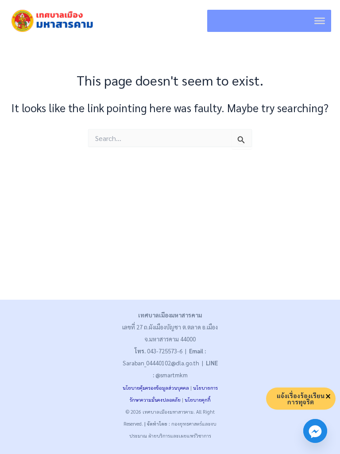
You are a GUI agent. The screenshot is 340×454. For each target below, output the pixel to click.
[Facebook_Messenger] (315, 431)
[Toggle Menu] (319, 21)
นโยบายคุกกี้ (198, 400)
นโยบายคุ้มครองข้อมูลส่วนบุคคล (156, 388)
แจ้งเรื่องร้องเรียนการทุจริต (301, 398)
